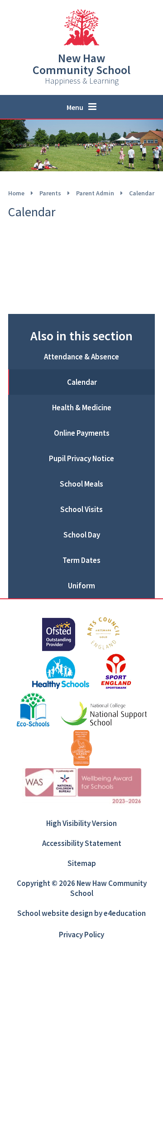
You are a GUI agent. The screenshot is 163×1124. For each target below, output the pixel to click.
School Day (81, 535)
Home (16, 193)
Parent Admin (95, 193)
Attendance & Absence (81, 357)
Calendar (141, 193)
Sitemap (81, 863)
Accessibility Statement (81, 843)
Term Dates (81, 560)
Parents (50, 193)
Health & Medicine (81, 408)
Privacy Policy (81, 935)
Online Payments (82, 433)
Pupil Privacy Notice (81, 458)
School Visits (81, 509)
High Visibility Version (81, 823)
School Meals (81, 484)
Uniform (81, 586)
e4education (125, 913)
